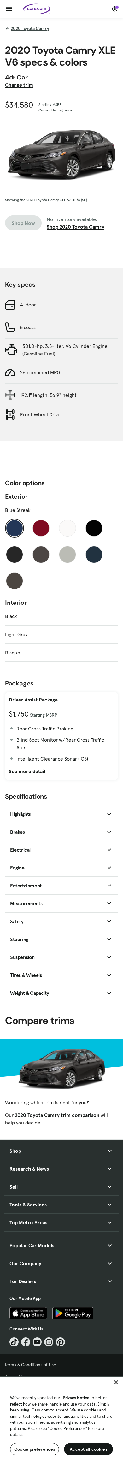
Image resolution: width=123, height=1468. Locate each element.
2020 (30, 28)
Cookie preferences (34, 1449)
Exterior (16, 496)
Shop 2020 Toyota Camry (75, 227)
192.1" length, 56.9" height (48, 395)
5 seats (28, 327)
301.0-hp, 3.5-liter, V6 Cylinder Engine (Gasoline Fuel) (65, 350)
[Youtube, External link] (37, 1341)
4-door (28, 304)
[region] (61, 1422)
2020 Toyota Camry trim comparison (57, 1115)
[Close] (116, 1382)
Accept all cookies (88, 1449)
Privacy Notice (76, 1397)
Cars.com (41, 1410)
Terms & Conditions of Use (30, 1365)
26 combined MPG (40, 372)
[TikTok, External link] (14, 1341)
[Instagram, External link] (48, 1341)
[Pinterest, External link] (60, 1341)
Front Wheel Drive (40, 414)
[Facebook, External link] (25, 1341)
